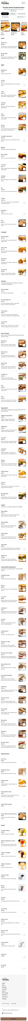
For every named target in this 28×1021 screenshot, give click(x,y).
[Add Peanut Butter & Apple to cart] (24, 807)
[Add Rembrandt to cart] (24, 263)
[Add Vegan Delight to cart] (24, 526)
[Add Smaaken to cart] (24, 180)
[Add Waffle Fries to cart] (18, 29)
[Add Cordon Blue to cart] (24, 315)
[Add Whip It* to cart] (24, 590)
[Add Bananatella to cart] (24, 724)
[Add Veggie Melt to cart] (24, 431)
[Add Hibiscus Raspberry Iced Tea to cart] (24, 845)
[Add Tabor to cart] (8, 29)
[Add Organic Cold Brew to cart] (24, 856)
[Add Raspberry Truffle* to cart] (24, 646)
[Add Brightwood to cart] (24, 74)
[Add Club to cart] (24, 401)
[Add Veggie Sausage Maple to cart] (24, 420)
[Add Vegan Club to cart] (24, 560)
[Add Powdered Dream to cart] (24, 579)
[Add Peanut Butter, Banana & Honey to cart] (24, 818)
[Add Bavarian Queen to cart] (24, 747)
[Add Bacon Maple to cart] (24, 158)
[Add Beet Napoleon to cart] (24, 498)
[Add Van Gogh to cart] (24, 169)
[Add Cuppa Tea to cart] (24, 957)
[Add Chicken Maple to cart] (24, 293)
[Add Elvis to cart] (24, 225)
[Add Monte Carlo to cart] (24, 367)
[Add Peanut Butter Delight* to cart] (24, 679)
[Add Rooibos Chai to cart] (24, 923)
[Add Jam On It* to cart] (24, 601)
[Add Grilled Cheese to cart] (24, 476)
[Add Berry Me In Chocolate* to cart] (24, 657)
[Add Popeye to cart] (24, 464)
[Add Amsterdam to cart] (24, 274)
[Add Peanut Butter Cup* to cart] (24, 668)
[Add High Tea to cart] (24, 487)
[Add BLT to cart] (24, 191)
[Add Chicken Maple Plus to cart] (24, 304)
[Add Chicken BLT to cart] (24, 326)
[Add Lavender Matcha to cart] (24, 834)
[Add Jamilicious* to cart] (24, 612)
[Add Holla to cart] (24, 118)
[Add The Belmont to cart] (24, 379)
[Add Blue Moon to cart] (24, 736)
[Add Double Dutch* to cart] (24, 635)
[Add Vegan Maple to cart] (24, 515)
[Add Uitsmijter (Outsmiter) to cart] (24, 140)
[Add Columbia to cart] (24, 442)
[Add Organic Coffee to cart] (24, 879)
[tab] (5, 13)
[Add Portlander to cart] (24, 453)
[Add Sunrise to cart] (24, 85)
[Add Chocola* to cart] (24, 623)
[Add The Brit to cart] (24, 203)
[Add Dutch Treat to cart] (24, 252)
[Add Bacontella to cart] (24, 214)
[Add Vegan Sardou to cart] (24, 538)
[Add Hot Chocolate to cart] (24, 946)
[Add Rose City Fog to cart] (24, 935)
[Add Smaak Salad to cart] (24, 58)
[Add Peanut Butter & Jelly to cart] (24, 796)
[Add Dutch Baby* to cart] (24, 713)
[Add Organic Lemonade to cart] (24, 867)
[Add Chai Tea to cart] (24, 901)
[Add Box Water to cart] (24, 968)
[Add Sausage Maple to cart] (24, 241)
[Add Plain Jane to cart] (24, 762)
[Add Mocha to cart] (24, 890)
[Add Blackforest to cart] (24, 345)
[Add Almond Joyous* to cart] (24, 702)
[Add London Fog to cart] (24, 912)
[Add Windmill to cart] (24, 107)
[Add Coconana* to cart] (24, 691)
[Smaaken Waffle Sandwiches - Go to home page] (5, 3)
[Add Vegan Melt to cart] (24, 549)
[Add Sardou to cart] (24, 129)
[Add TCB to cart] (24, 390)
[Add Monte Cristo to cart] (24, 356)
